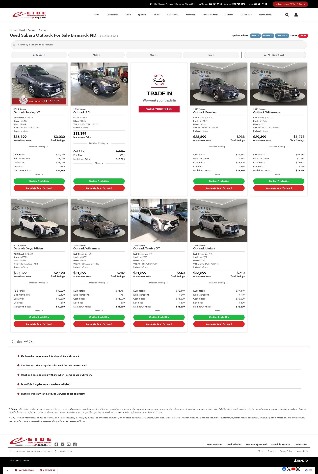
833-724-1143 (238, 4)
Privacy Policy (286, 451)
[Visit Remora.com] (301, 461)
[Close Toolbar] (7, 470)
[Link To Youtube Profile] (293, 471)
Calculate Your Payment (39, 188)
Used (128, 15)
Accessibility (302, 451)
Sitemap (271, 451)
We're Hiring (265, 15)
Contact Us (301, 444)
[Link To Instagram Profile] (75, 444)
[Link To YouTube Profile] (69, 444)
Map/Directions (26, 470)
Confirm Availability (39, 181)
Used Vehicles (233, 444)
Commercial (112, 15)
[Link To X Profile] (63, 444)
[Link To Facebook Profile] (57, 444)
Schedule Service (280, 444)
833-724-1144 (260, 4)
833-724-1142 (215, 4)
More (37, 175)
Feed (309, 470)
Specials (142, 15)
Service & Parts (210, 15)
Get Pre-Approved (256, 444)
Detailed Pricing (37, 147)
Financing (190, 15)
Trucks (156, 15)
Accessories (172, 15)
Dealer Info (246, 15)
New (96, 15)
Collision (229, 15)
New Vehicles (214, 444)
